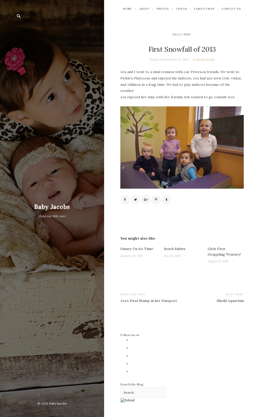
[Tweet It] (135, 200)
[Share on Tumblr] (166, 200)
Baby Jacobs (52, 207)
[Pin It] (156, 200)
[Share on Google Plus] (146, 200)
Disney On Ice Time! (136, 248)
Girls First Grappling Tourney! (224, 251)
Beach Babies (174, 248)
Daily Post (182, 34)
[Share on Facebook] (125, 200)
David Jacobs (205, 59)
